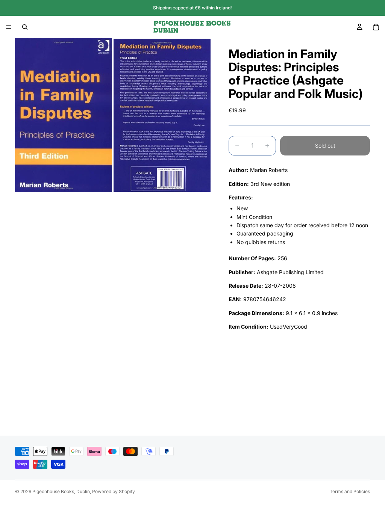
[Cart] (376, 27)
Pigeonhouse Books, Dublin (61, 491)
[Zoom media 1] (63, 115)
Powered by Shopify (113, 491)
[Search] (25, 27)
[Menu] (8, 27)
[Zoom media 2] (162, 115)
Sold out (325, 145)
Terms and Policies (350, 491)
